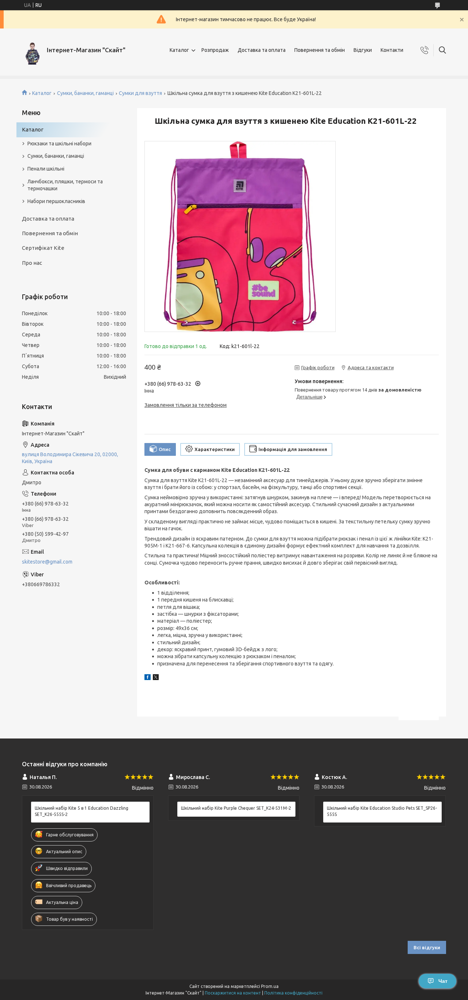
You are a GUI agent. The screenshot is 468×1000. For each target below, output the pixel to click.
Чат (443, 981)
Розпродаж (215, 50)
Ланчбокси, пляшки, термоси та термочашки (65, 185)
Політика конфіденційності (293, 993)
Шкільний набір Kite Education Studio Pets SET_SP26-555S (382, 811)
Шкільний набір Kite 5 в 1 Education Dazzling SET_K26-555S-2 (81, 811)
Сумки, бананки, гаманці (85, 93)
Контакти (392, 50)
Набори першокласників (56, 201)
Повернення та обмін (319, 50)
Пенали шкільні (45, 169)
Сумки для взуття (140, 93)
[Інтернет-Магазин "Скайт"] (31, 50)
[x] (156, 678)
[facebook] (147, 678)
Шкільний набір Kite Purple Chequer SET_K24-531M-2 (236, 808)
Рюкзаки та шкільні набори (59, 143)
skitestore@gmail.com (47, 562)
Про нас (32, 263)
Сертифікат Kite (43, 248)
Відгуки (363, 50)
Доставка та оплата (262, 50)
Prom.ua (270, 986)
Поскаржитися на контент (233, 993)
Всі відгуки (427, 947)
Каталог (179, 50)
